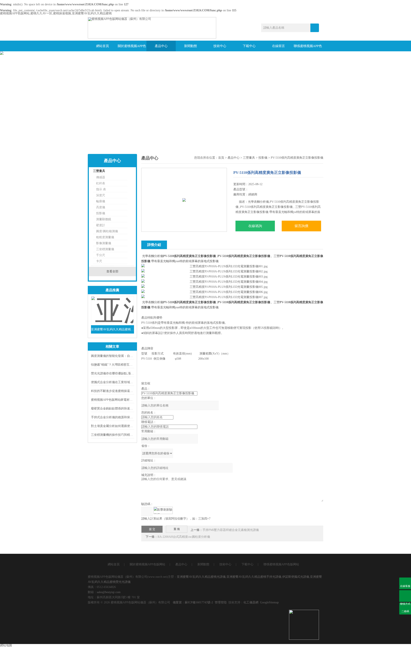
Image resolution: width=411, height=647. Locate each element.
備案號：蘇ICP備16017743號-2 (193, 602)
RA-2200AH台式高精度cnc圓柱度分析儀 (184, 536)
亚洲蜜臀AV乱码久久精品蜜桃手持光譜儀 (253, 576)
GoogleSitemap (269, 602)
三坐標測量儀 (105, 249)
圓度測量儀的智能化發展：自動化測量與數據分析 (124, 355)
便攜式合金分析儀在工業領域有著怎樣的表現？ (122, 382)
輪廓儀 (100, 201)
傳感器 (100, 177)
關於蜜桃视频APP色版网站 (132, 47)
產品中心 (161, 46)
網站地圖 (6, 645)
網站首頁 (102, 46)
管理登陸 (221, 602)
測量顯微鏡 (103, 219)
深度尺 (100, 195)
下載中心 (249, 46)
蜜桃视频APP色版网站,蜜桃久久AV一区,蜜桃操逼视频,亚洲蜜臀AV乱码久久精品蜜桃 (56, 13)
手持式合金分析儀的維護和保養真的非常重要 (121, 417)
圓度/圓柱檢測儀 (107, 231)
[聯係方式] (405, 596)
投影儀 (100, 213)
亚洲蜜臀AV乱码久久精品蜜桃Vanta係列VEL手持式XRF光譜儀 (112, 329)
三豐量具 (99, 171)
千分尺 (100, 255)
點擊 (125, 172)
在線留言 (278, 46)
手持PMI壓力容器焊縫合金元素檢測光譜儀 (231, 530)
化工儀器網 (250, 602)
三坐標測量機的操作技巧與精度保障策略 (118, 434)
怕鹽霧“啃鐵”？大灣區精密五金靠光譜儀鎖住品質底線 (126, 364)
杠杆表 (100, 183)
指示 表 (101, 189)
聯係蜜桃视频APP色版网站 (308, 47)
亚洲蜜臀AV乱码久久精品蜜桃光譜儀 (201, 576)
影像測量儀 (103, 243)
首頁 (221, 157)
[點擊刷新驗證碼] (163, 510)
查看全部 (112, 271)
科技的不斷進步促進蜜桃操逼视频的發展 (118, 391)
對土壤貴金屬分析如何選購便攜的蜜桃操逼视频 (122, 426)
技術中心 (219, 46)
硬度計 (100, 225)
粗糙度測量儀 (105, 237)
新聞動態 (190, 46)
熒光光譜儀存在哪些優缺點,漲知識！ (115, 373)
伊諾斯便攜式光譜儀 (295, 576)
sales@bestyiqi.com (109, 592)
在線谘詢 (255, 226)
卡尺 (99, 261)
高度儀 (100, 207)
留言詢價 (301, 226)
